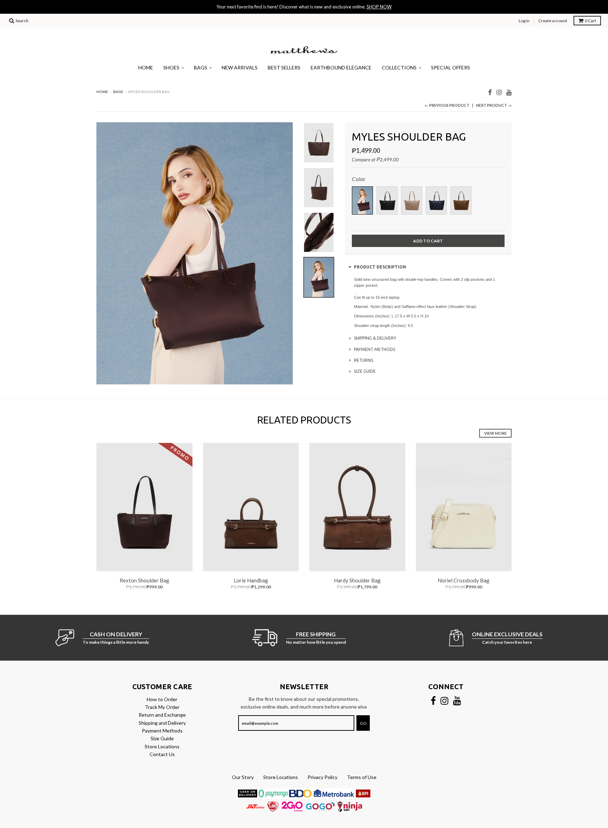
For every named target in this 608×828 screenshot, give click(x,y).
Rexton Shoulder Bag (144, 580)
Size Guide (162, 738)
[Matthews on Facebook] (490, 92)
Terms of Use (361, 777)
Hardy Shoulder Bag (357, 580)
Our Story (243, 777)
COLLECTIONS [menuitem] (399, 67)
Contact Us (162, 754)
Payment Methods (162, 731)
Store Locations (162, 746)
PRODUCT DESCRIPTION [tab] (380, 267)
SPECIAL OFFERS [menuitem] (450, 67)
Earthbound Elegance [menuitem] (341, 67)
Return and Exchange (162, 715)
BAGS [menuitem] (200, 67)
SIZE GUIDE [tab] (365, 371)
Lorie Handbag (251, 580)
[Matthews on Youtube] (509, 92)
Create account (552, 20)
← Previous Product (447, 105)
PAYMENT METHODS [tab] (374, 349)
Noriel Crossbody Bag (463, 580)
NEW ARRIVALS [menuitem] (240, 67)
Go (363, 723)
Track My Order (162, 707)
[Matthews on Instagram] (499, 92)
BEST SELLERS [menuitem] (284, 67)
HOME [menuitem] (145, 67)
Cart (590, 20)
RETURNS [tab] (363, 360)
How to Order (162, 699)
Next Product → (494, 105)
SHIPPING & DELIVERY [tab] (375, 338)
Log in (524, 20)
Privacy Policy (322, 777)
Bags (118, 91)
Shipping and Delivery (162, 723)
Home (102, 91)
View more (495, 433)
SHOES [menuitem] (171, 67)
